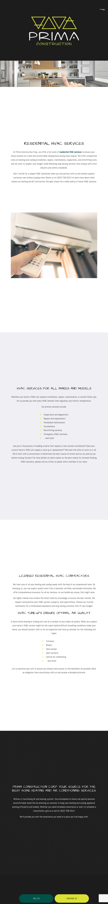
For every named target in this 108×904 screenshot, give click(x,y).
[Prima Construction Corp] (54, 23)
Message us (72, 898)
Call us (36, 898)
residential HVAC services (70, 151)
